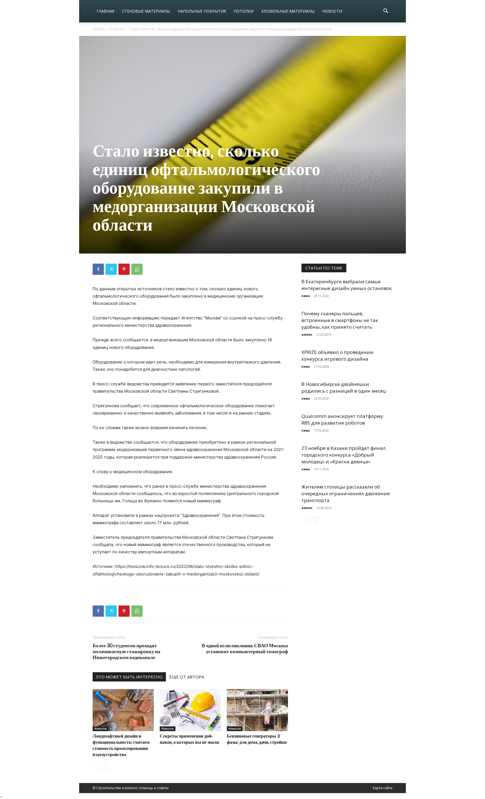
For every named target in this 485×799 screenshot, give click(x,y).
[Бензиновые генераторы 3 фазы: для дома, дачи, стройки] (257, 710)
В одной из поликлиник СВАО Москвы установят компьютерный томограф (245, 648)
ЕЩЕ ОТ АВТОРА (186, 677)
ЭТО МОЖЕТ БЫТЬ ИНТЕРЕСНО (129, 677)
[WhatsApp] (137, 269)
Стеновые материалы (146, 11)
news (305, 296)
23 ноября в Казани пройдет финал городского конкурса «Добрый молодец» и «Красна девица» (343, 455)
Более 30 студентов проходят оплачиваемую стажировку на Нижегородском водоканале (126, 651)
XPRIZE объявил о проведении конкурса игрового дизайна (337, 355)
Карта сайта (382, 788)
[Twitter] (111, 269)
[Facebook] (98, 269)
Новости (332, 11)
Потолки (243, 11)
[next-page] (105, 766)
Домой (98, 29)
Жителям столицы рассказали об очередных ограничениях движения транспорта (345, 493)
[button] (385, 11)
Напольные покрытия (202, 11)
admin (306, 334)
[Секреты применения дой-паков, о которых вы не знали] (190, 710)
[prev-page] (96, 766)
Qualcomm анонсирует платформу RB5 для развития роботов (342, 419)
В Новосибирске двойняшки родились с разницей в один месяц (343, 387)
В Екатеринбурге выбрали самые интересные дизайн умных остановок (346, 284)
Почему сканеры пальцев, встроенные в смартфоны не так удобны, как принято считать (339, 320)
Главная (105, 11)
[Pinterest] (124, 269)
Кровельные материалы (287, 11)
